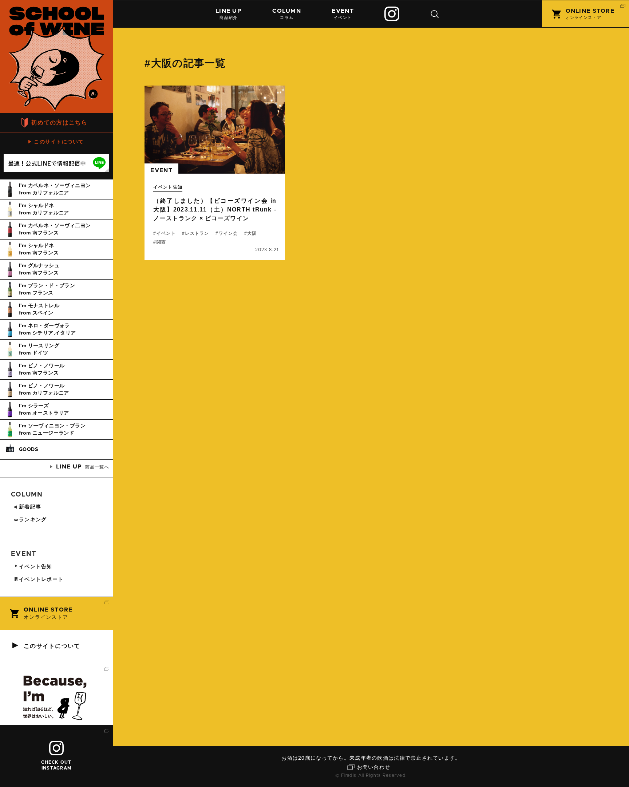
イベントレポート (41, 579)
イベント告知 (167, 187)
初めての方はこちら (59, 122)
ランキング (33, 519)
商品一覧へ (82, 467)
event (161, 170)
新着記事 (30, 507)
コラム (286, 14)
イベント (342, 14)
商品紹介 (228, 14)
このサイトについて (59, 142)
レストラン (197, 233)
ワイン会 (228, 233)
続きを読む (215, 173)
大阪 (252, 233)
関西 (161, 242)
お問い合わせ (374, 767)
